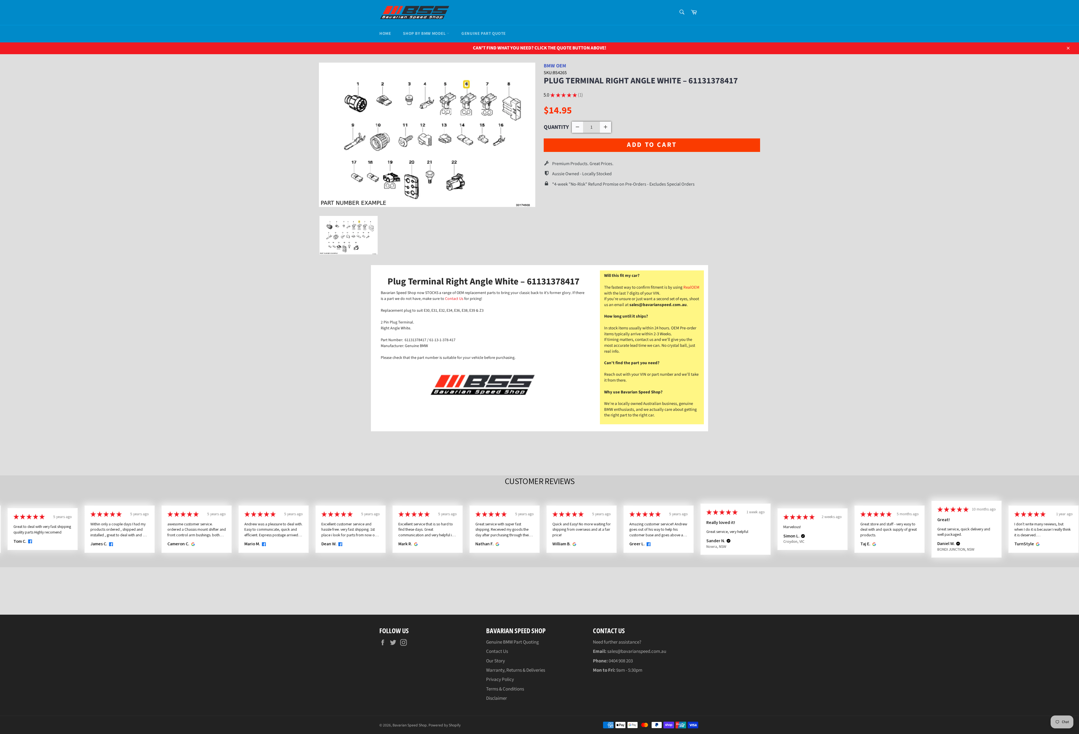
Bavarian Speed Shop (410, 725)
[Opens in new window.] (29, 541)
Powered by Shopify (445, 725)
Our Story (495, 661)
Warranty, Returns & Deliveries (515, 670)
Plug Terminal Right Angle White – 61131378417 (641, 81)
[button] (728, 541)
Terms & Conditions (505, 689)
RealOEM (691, 287)
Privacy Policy (500, 679)
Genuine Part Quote (483, 34)
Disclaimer (496, 698)
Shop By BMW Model (425, 34)
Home (385, 34)
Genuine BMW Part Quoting (512, 642)
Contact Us (454, 299)
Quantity (556, 127)
